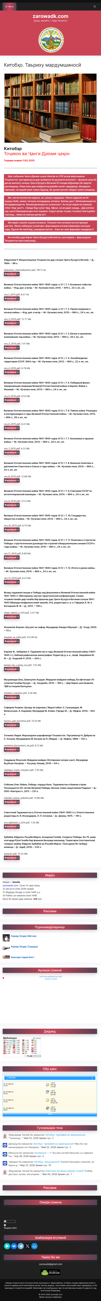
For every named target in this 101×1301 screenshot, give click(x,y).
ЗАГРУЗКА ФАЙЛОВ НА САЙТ (50, 977)
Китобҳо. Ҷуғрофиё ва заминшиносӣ (65, 1135)
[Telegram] (21, 1246)
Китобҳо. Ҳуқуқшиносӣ (47, 1162)
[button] (94, 7)
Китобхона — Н (43, 1153)
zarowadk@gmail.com (50, 1264)
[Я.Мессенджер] (7, 1246)
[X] (27, 1246)
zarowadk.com (50, 16)
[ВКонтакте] (14, 1246)
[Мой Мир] (34, 1246)
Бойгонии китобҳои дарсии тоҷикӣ (65, 1171)
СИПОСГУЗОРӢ (51, 979)
